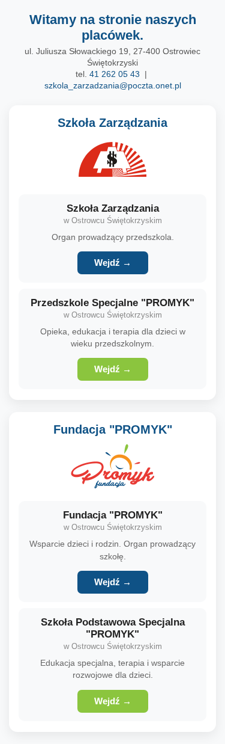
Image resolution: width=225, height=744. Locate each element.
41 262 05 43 (114, 74)
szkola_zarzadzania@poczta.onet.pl (112, 85)
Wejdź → (112, 263)
